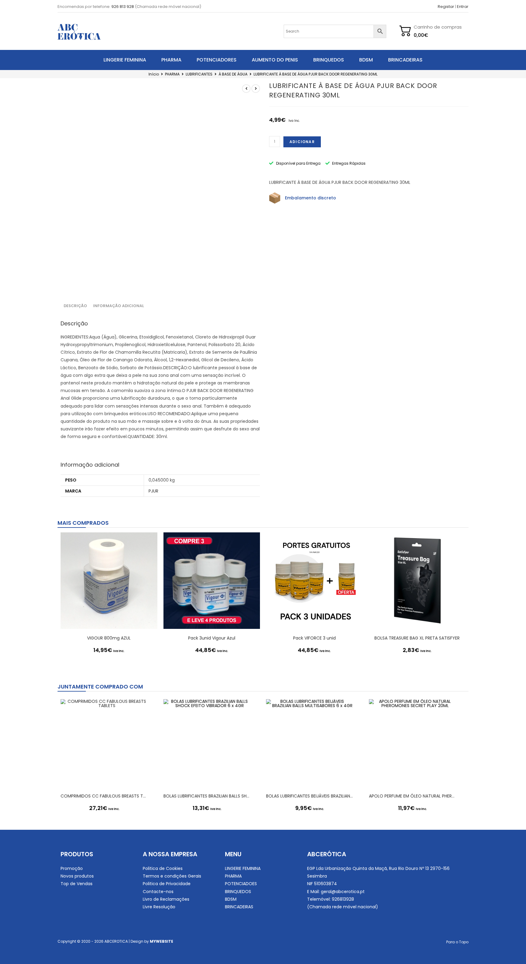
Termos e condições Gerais (172, 876)
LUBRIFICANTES (199, 74)
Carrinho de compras (438, 27)
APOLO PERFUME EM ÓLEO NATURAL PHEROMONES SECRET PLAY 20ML (413, 796)
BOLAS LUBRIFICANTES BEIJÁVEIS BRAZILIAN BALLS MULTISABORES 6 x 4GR (310, 796)
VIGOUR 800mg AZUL (109, 638)
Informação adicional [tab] (118, 305)
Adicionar (302, 141)
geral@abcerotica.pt (343, 892)
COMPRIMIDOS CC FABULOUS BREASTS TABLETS (104, 796)
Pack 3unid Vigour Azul (211, 638)
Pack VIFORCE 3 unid (314, 638)
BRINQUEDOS (328, 59)
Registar (446, 6)
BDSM (366, 59)
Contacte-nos (158, 892)
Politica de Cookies (163, 868)
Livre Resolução (159, 907)
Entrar (462, 6)
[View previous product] (246, 88)
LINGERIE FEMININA (124, 59)
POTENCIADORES (217, 59)
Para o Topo (457, 942)
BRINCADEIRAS (405, 59)
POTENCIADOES (241, 884)
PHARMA (171, 59)
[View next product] (255, 88)
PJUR (153, 491)
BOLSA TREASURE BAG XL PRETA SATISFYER (417, 638)
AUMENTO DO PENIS (275, 59)
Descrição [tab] (75, 305)
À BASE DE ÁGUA (233, 74)
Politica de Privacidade (167, 884)
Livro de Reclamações (166, 899)
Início (154, 74)
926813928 (343, 899)
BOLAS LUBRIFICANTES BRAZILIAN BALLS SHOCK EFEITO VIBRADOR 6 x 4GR (207, 796)
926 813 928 (122, 6)
